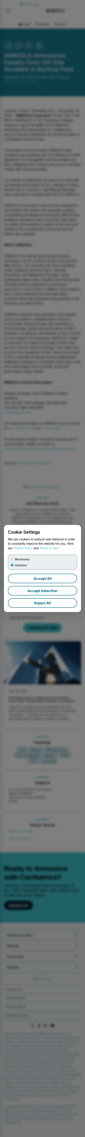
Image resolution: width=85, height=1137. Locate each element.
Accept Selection (42, 591)
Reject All (42, 603)
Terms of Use (48, 548)
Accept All (43, 578)
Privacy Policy (23, 548)
